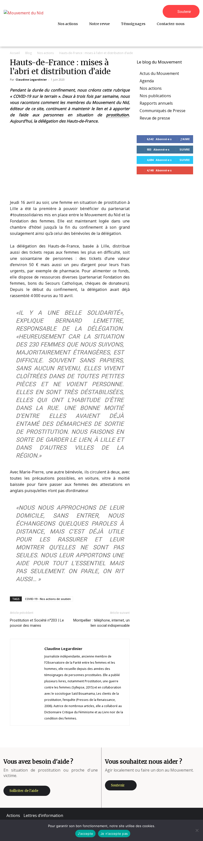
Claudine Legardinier (31, 79)
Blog (28, 53)
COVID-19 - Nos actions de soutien (48, 599)
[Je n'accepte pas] (196, 830)
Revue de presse (155, 118)
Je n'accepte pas (114, 834)
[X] (178, 815)
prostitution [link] (117, 115)
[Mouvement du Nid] (25, 23)
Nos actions (45, 53)
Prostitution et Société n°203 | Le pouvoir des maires (37, 623)
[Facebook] (149, 815)
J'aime (185, 139)
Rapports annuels (156, 103)
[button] (194, 36)
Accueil (15, 53)
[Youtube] (193, 815)
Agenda (147, 81)
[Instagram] (163, 815)
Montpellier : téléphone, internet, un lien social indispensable (101, 623)
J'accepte (85, 834)
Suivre (184, 149)
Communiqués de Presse (162, 110)
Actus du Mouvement (159, 73)
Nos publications (155, 95)
